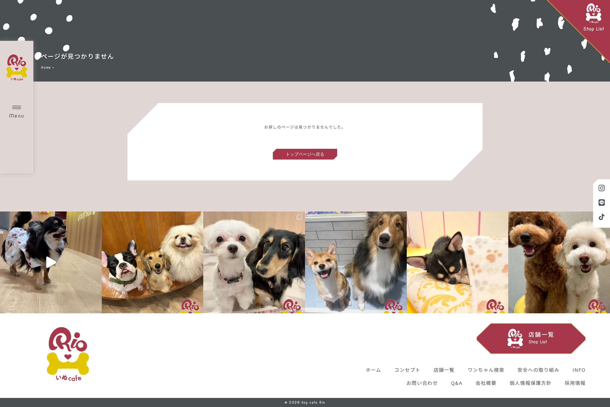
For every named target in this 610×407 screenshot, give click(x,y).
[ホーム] (68, 354)
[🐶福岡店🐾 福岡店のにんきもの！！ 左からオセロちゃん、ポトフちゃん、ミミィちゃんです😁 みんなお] (152, 262)
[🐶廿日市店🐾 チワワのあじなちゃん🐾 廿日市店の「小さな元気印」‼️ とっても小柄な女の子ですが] (457, 262)
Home (46, 67)
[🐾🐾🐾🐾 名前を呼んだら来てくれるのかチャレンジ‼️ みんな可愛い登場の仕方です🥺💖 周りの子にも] (51, 262)
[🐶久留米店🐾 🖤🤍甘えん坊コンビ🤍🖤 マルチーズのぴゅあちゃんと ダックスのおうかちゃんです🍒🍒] (254, 262)
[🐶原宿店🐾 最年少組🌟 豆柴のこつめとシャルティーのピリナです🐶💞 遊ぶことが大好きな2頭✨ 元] (356, 262)
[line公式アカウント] (601, 203)
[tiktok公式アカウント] (601, 217)
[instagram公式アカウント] (601, 188)
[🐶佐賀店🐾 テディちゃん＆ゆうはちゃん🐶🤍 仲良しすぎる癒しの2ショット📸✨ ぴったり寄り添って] (559, 262)
